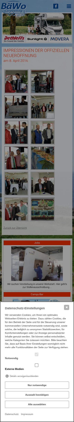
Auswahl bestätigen (37, 394)
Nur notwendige (37, 385)
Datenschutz (12, 414)
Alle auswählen (37, 404)
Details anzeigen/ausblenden (24, 376)
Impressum (27, 414)
